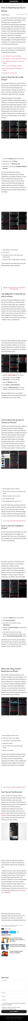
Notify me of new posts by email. (9, 1009)
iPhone (9, 5)
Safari (10, 928)
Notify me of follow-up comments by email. (11, 1007)
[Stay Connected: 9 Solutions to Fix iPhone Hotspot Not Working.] (5, 947)
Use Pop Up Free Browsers (10, 73)
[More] (18, 932)
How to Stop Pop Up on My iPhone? (12, 56)
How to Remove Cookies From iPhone (16, 521)
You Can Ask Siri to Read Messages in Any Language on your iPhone (17, 939)
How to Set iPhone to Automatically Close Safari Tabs (16, 288)
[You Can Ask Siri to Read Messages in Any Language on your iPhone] (5, 940)
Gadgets (3, 955)
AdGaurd (10, 375)
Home (2, 5)
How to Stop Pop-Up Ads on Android (16, 787)
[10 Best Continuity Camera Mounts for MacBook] (5, 953)
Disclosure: (3, 925)
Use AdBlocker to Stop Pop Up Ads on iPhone (15, 58)
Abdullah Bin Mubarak (5, 14)
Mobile (5, 5)
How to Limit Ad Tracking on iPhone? (12, 65)
